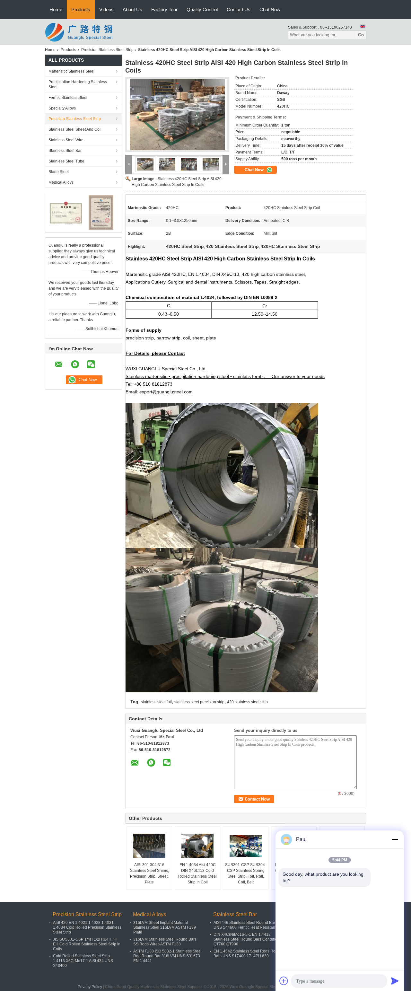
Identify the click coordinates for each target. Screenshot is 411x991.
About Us (132, 9)
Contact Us (238, 9)
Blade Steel (58, 172)
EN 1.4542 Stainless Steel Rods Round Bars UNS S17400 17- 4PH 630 (248, 953)
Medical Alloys (61, 182)
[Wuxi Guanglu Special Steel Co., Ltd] (80, 32)
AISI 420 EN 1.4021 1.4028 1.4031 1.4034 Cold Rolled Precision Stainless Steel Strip (87, 927)
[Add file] (283, 981)
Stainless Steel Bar (65, 150)
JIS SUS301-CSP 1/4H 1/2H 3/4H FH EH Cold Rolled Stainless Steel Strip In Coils (86, 944)
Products (80, 9)
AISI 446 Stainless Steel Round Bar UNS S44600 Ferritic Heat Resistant (245, 925)
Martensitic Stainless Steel (71, 71)
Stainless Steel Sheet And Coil (74, 129)
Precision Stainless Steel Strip (107, 50)
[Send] (395, 981)
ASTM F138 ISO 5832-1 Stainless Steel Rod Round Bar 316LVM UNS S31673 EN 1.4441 (167, 956)
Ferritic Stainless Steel (67, 97)
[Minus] (395, 839)
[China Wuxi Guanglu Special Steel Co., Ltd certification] (65, 212)
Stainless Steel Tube (66, 161)
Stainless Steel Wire (65, 140)
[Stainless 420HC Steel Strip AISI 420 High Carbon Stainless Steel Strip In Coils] (177, 114)
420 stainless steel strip (247, 702)
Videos (106, 9)
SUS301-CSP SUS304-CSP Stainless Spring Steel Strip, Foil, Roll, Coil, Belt (245, 873)
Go (361, 34)
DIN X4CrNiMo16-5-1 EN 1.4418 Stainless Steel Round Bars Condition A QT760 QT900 (248, 939)
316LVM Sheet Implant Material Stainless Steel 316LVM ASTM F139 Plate (164, 927)
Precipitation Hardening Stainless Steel (77, 84)
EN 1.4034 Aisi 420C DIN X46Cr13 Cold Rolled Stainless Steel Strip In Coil (197, 873)
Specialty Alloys (62, 108)
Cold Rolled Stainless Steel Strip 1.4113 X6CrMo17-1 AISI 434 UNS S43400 (83, 961)
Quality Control (202, 9)
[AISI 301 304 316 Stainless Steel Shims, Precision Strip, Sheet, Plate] (149, 846)
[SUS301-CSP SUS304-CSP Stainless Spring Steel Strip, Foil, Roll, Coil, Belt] (245, 846)
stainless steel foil (156, 702)
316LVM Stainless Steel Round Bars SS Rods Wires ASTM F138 (165, 941)
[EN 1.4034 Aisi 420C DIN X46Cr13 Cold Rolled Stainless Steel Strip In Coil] (197, 846)
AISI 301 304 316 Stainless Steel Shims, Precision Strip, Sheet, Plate (149, 873)
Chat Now (269, 9)
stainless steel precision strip (199, 702)
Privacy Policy (90, 987)
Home (55, 9)
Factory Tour (164, 9)
